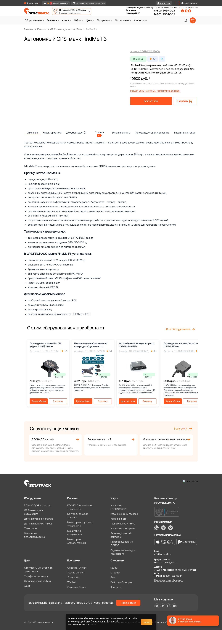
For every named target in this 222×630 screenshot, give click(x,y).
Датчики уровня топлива (38, 518)
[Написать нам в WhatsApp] (182, 10)
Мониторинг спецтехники (74, 532)
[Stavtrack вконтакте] (156, 605)
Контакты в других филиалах (168, 580)
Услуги (114, 498)
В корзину (58, 401)
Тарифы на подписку (36, 576)
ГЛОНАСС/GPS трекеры (37, 505)
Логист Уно (73, 577)
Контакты (116, 587)
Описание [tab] (32, 132)
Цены (27, 560)
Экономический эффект (37, 581)
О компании (117, 560)
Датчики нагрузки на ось (38, 523)
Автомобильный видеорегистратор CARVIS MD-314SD (136, 345)
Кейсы (114, 567)
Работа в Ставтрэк (121, 582)
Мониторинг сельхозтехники (76, 541)
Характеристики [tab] (52, 132)
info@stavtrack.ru (162, 554)
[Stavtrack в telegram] (162, 605)
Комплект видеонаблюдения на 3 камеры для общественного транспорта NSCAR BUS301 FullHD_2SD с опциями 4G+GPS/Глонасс (90, 345)
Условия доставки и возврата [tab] (152, 132)
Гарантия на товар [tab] (184, 132)
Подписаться (128, 602)
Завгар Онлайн (75, 572)
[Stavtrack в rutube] (168, 605)
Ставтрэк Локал (76, 587)
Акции (27, 585)
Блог (113, 577)
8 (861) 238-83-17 (164, 14)
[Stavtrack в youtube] (174, 605)
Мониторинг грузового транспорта (80, 524)
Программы (73, 560)
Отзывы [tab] (99, 133)
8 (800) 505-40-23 (164, 10)
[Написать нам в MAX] (189, 10)
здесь (93, 624)
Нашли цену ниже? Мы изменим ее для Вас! (155, 90)
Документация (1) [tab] (76, 132)
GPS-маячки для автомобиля (33, 512)
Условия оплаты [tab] (121, 132)
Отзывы (115, 572)
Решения (72, 498)
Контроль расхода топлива (77, 515)
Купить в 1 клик (151, 101)
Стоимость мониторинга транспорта (38, 569)
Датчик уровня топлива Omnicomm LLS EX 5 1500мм (181, 345)
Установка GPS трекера (124, 513)
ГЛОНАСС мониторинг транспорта (80, 507)
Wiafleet (71, 582)
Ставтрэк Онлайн (77, 567)
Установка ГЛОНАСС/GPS (119, 507)
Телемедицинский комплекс (121, 535)
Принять (147, 622)
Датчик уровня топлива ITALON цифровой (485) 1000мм (45, 345)
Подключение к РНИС (123, 523)
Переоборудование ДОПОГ (122, 543)
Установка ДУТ (119, 518)
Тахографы (30, 528)
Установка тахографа (123, 528)
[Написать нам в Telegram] (186, 10)
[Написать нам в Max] (170, 527)
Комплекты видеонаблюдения (34, 535)
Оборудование (32, 498)
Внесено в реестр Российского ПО (165, 500)
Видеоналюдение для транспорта (123, 552)
